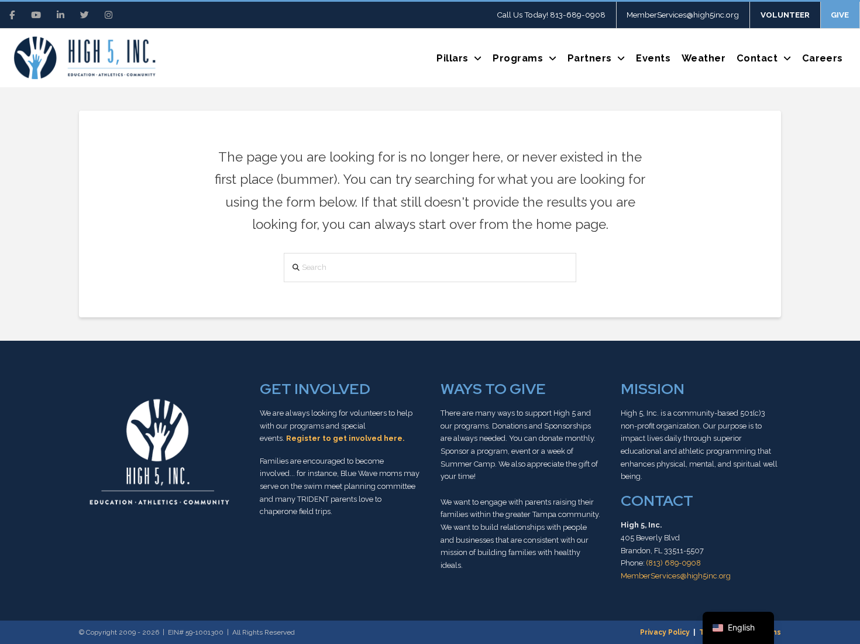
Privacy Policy (665, 632)
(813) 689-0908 (673, 563)
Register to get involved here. (345, 438)
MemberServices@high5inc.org (676, 575)
